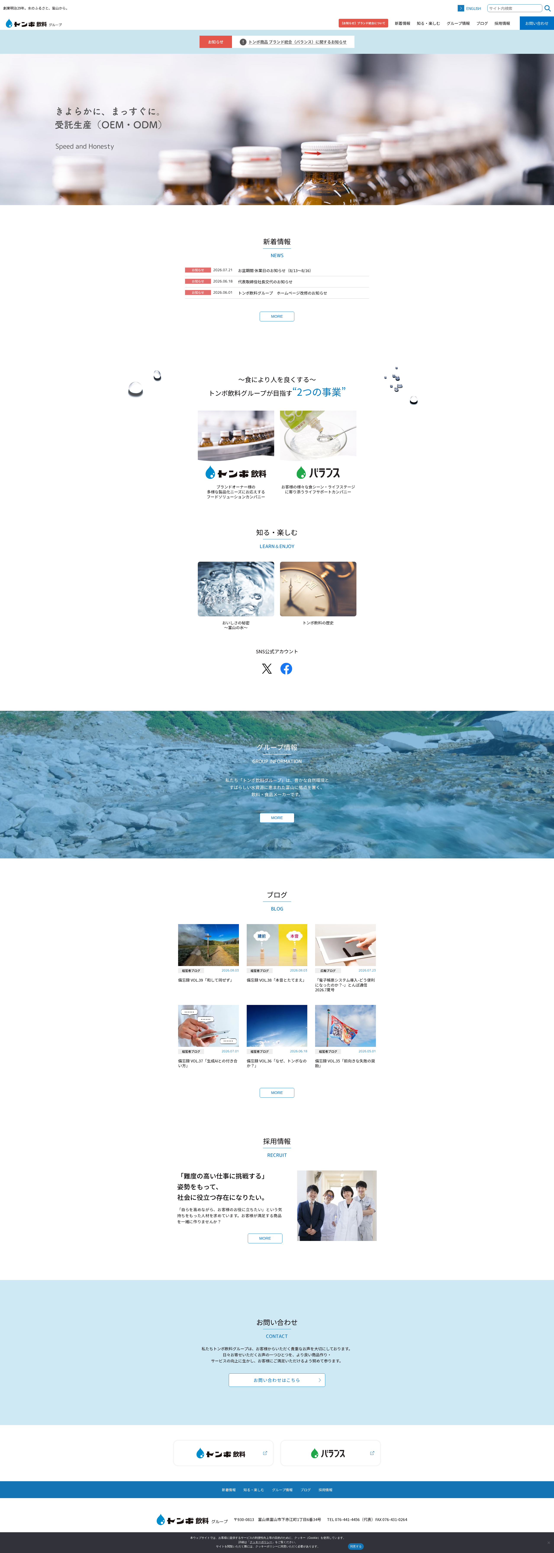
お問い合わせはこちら (277, 1380)
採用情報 (502, 23)
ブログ (482, 23)
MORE (277, 316)
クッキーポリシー (261, 1542)
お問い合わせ (537, 23)
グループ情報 (458, 23)
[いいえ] (548, 1542)
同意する (356, 1546)
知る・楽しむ (428, 23)
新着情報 (402, 23)
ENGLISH (473, 8)
